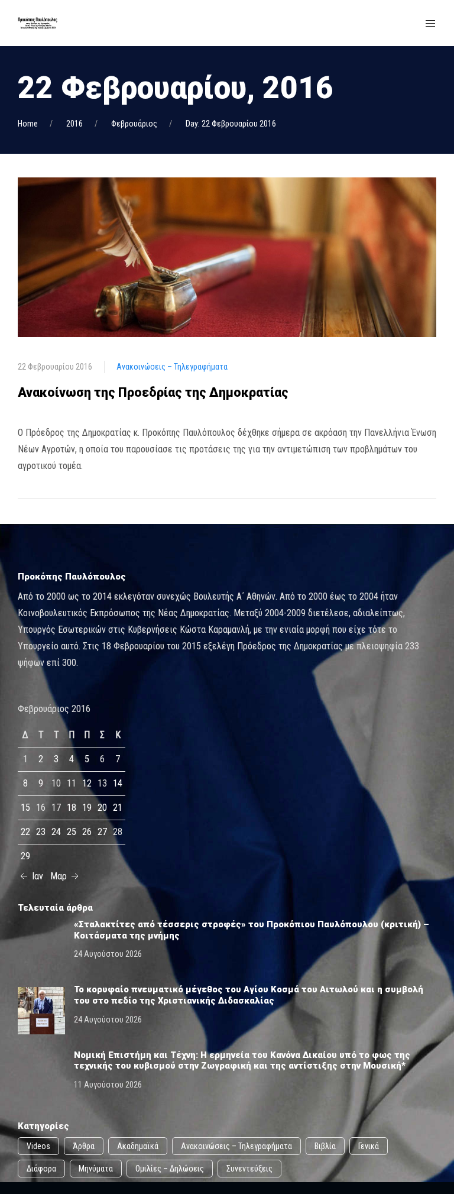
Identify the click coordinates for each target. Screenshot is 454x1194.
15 (25, 807)
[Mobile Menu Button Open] (430, 24)
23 (41, 831)
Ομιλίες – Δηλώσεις (169, 1168)
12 (87, 783)
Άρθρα (84, 1146)
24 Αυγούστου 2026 (108, 954)
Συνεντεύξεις (249, 1168)
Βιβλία (325, 1146)
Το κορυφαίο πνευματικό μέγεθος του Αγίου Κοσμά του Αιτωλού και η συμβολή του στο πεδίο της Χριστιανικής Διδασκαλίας (248, 995)
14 (117, 783)
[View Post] (227, 257)
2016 (74, 123)
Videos (38, 1146)
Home (28, 123)
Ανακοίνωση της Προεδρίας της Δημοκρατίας (153, 392)
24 (56, 831)
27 (102, 831)
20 (102, 807)
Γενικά (368, 1146)
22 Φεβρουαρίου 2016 (55, 366)
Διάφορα (41, 1168)
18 (71, 807)
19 (87, 807)
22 (25, 831)
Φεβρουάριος (134, 123)
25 (71, 831)
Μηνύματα (96, 1168)
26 (87, 831)
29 (25, 856)
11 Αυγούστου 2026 (108, 1084)
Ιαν (36, 876)
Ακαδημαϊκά (137, 1146)
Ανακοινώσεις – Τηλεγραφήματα (172, 366)
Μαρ (59, 876)
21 (117, 807)
